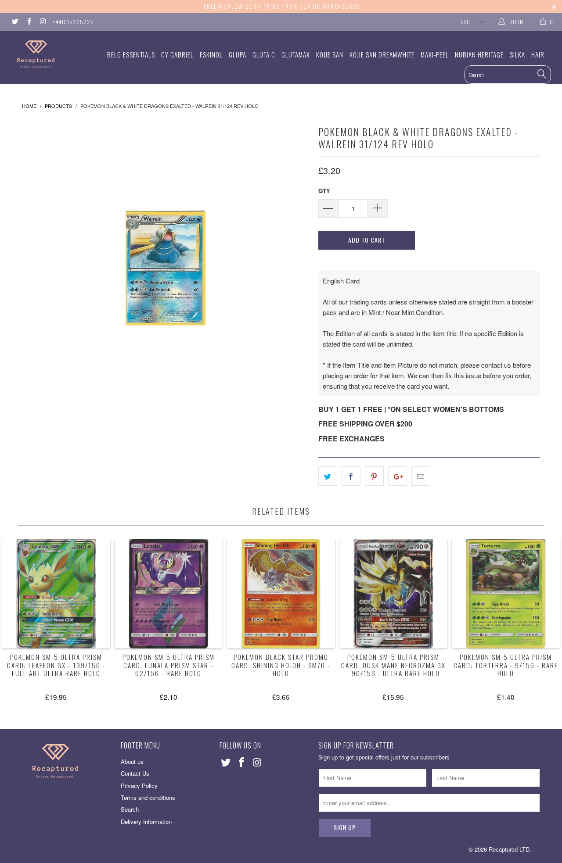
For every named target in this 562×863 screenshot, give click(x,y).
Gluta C (263, 54)
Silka (517, 54)
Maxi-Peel (435, 54)
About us (132, 761)
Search (130, 809)
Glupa (237, 54)
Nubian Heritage (479, 54)
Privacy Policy (139, 785)
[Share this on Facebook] (351, 476)
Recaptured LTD (509, 849)
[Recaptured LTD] (49, 54)
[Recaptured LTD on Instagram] (42, 21)
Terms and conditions (148, 797)
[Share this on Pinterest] (374, 476)
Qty (324, 190)
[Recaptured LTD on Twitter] (14, 21)
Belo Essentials (131, 54)
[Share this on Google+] (397, 476)
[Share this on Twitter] (327, 476)
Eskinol (211, 54)
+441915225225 (73, 21)
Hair (537, 54)
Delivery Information (146, 821)
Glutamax (295, 54)
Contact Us (135, 773)
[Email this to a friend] (420, 476)
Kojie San (329, 54)
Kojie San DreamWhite (381, 54)
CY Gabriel (177, 54)
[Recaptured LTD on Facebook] (28, 21)
